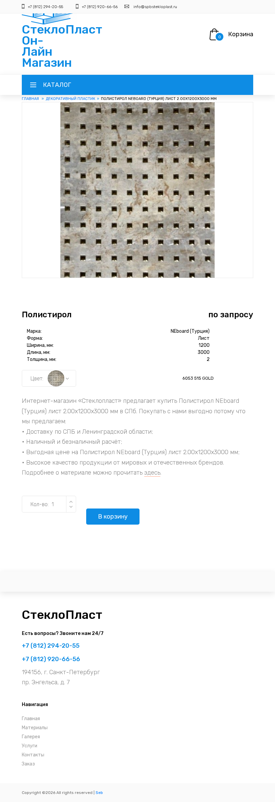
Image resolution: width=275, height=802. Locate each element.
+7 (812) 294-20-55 (45, 6)
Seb (99, 792)
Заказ (28, 764)
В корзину (113, 516)
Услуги (29, 746)
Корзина (240, 34)
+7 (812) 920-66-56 (100, 6)
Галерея (31, 737)
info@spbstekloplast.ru (155, 6)
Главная (31, 99)
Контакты (33, 755)
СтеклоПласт (62, 614)
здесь (152, 472)
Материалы (35, 728)
